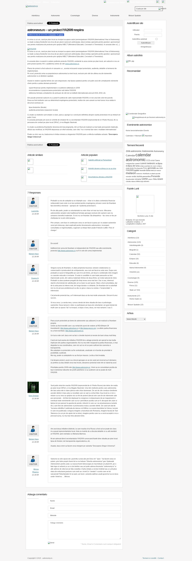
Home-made (134, 299)
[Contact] (158, 2)
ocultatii (152, 173)
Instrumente (114, 16)
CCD (148, 160)
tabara (133, 181)
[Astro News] (136, 114)
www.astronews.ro (72, 64)
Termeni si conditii (149, 558)
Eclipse (132, 259)
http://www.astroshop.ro (69, 328)
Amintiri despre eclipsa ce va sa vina (102, 168)
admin (61, 35)
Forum (37, 2)
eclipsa (159, 163)
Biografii (132, 250)
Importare (148, 136)
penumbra (147, 176)
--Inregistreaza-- (146, 47)
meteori (131, 173)
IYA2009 (52, 35)
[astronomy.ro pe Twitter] (114, 2)
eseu (132, 168)
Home (29, 2)
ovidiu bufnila (137, 176)
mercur (153, 170)
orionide (128, 176)
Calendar (55, 2)
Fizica (131, 286)
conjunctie (130, 163)
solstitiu (128, 181)
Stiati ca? (132, 290)
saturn (150, 179)
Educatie (132, 263)
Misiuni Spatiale (135, 16)
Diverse (95, 16)
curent (137, 163)
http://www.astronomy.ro (74, 331)
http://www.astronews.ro (67, 251)
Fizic (145, 168)
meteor (158, 170)
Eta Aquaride (138, 168)
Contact (161, 558)
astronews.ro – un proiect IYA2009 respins (55, 30)
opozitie (157, 173)
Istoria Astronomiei (136, 268)
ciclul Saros (155, 160)
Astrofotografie (135, 245)
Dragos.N (35, 278)
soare (160, 179)
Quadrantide (130, 179)
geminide (152, 168)
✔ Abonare (137, 136)
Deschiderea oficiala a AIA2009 (100, 177)
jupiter (136, 170)
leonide (143, 170)
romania (138, 179)
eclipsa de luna (132, 166)
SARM (145, 179)
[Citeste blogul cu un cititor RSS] (140, 2)
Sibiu (155, 179)
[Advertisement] (147, 93)
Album (46, 2)
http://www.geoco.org (88, 328)
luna (148, 170)
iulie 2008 (159, 168)
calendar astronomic (138, 157)
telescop (139, 181)
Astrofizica (35, 16)
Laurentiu (35, 211)
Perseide (155, 176)
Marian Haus (34, 254)
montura (146, 173)
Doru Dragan (34, 396)
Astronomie (55, 16)
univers (146, 181)
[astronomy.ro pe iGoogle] (163, 2)
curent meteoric (147, 163)
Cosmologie (75, 16)
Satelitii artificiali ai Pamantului (100, 160)
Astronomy (159, 151)
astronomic (136, 151)
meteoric (139, 173)
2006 (128, 151)
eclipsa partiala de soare (148, 166)
